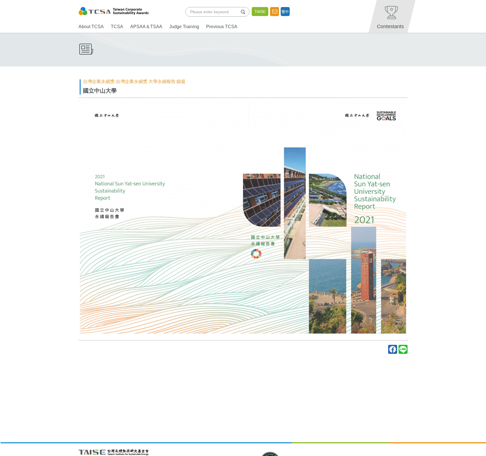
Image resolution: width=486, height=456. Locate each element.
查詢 (244, 11)
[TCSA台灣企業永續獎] (113, 10)
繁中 (285, 12)
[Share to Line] (403, 349)
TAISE (260, 11)
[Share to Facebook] (392, 349)
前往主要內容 (17, 3)
